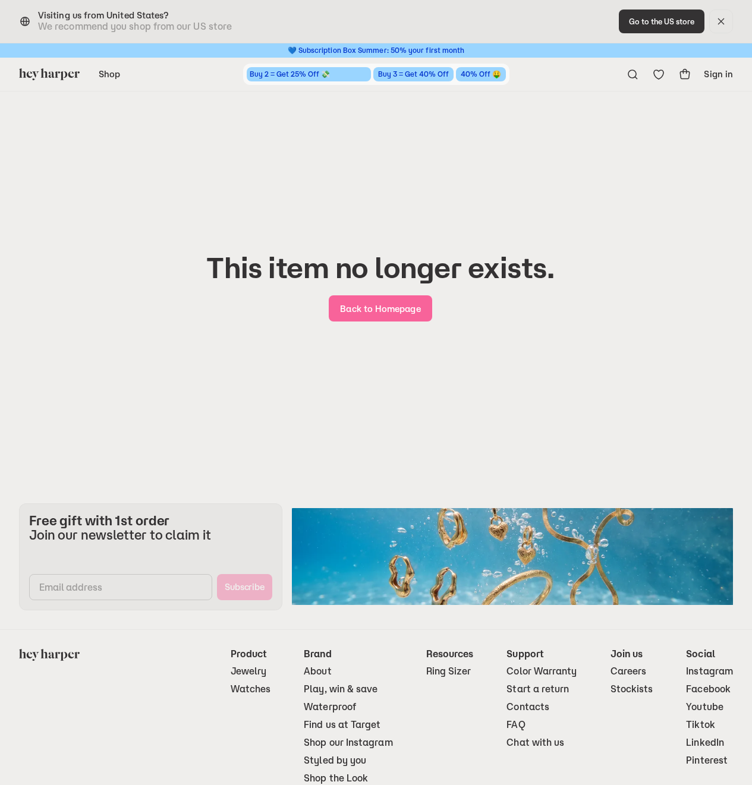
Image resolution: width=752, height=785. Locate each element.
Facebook (708, 689)
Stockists (632, 689)
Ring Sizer (448, 671)
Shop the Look (336, 778)
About (317, 671)
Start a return (537, 689)
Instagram (709, 671)
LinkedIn (705, 742)
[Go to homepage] (49, 74)
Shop (109, 74)
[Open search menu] (632, 74)
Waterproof (330, 707)
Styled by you (335, 760)
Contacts (527, 707)
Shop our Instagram (348, 742)
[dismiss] (721, 21)
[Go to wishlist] (659, 74)
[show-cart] (685, 74)
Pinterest (707, 760)
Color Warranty (541, 671)
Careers (629, 671)
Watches (251, 689)
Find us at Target (342, 725)
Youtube (704, 707)
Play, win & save (340, 689)
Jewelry (249, 671)
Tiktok (700, 725)
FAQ (515, 725)
